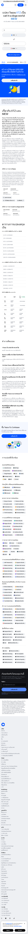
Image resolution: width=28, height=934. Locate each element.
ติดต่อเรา (3, 793)
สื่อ (2, 739)
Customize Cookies (17, 926)
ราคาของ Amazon (5, 915)
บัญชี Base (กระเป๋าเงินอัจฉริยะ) (8, 863)
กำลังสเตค (3, 883)
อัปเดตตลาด (4, 774)
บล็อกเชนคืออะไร (5, 780)
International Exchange (7, 846)
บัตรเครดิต (3, 820)
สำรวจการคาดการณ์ (6, 824)
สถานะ (2, 808)
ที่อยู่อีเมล (3, 681)
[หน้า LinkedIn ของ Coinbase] (5, 918)
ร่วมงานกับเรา (4, 732)
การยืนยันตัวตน (4, 797)
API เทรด (3, 869)
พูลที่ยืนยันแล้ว (4, 850)
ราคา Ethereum (5, 900)
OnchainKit (4, 873)
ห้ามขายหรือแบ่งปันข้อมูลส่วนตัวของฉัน (10, 753)
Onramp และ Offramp (6, 865)
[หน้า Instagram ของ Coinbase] (9, 918)
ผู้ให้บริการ (3, 745)
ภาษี (2, 787)
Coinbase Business (6, 831)
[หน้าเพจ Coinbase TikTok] (14, 918)
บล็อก (2, 737)
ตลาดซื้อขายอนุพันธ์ (6, 848)
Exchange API (4, 887)
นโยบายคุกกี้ (4, 749)
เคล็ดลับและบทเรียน (5, 770)
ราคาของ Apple (5, 911)
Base (2, 856)
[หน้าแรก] (2, 4)
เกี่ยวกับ (3, 730)
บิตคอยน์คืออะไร (5, 776)
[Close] (24, 923)
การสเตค (3, 842)
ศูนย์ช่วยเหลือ (4, 791)
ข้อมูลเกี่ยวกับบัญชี (5, 799)
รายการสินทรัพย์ (5, 829)
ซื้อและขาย (3, 812)
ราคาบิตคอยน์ (4, 898)
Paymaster (4, 871)
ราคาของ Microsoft (6, 913)
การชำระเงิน (4, 833)
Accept (20, 930)
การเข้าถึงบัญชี (4, 803)
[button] (25, 4)
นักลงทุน (3, 743)
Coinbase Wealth (5, 818)
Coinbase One (4, 816)
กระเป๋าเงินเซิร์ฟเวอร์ (6, 858)
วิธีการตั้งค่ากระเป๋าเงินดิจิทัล (7, 782)
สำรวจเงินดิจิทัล (4, 760)
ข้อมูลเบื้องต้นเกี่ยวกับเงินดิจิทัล (8, 768)
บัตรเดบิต (3, 822)
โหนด (2, 879)
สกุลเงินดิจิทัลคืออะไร (6, 778)
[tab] (3, 62)
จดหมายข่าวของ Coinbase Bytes (9, 766)
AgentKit (3, 881)
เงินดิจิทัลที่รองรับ (5, 806)
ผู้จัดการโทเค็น (4, 835)
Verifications (4, 877)
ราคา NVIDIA (4, 909)
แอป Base (3, 814)
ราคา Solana (4, 902)
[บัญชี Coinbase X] (1, 918)
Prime (2, 839)
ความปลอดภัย (4, 741)
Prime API (3, 892)
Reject (8, 930)
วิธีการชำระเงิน (4, 801)
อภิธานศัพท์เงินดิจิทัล (6, 772)
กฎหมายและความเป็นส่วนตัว (8, 747)
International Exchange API (8, 889)
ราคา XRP (3, 904)
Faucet (3, 885)
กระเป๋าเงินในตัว (5, 860)
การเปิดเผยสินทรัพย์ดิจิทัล (7, 755)
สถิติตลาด (3, 764)
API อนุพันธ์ (4, 894)
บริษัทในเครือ (4, 735)
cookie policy (9, 923)
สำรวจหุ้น (3, 762)
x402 (2, 867)
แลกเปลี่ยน (3, 844)
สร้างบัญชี (3, 795)
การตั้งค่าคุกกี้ (4, 751)
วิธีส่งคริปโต (4, 785)
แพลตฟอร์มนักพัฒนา (6, 854)
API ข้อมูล (3, 875)
